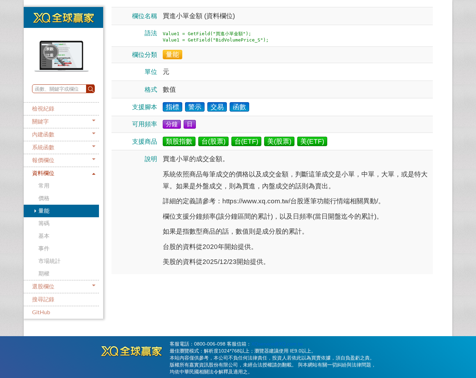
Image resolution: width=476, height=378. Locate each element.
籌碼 (43, 223)
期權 (43, 274)
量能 (43, 211)
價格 (43, 198)
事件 (43, 248)
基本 (43, 236)
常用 (43, 186)
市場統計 (49, 261)
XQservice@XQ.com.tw (277, 344)
